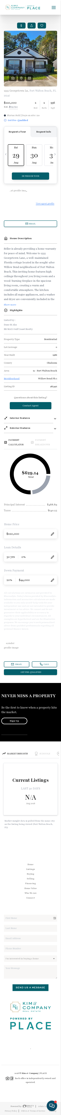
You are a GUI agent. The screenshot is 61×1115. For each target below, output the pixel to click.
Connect (30, 898)
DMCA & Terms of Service (33, 1111)
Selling (30, 878)
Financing (30, 883)
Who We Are (31, 893)
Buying (30, 874)
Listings (30, 869)
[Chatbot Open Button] (52, 1106)
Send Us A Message (30, 987)
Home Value (30, 888)
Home (30, 864)
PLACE (43, 1073)
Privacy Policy (11, 1111)
